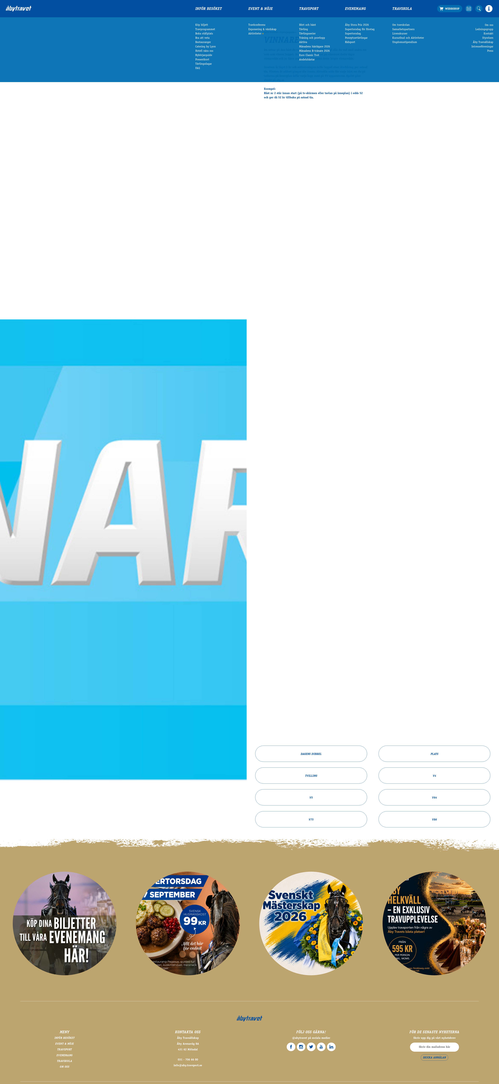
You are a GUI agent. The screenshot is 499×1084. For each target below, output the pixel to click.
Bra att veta (202, 38)
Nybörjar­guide (203, 55)
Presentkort (202, 59)
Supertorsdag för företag (360, 29)
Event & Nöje (260, 9)
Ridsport (350, 42)
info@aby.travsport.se (188, 1065)
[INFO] (489, 8)
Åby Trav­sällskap (483, 42)
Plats (434, 754)
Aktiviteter (254, 33)
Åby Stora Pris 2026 (357, 25)
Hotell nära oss (204, 51)
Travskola (402, 9)
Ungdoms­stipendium (404, 42)
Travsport (309, 9)
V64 (434, 797)
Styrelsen (487, 38)
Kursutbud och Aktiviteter (408, 38)
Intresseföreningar (482, 46)
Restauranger (203, 42)
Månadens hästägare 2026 (314, 46)
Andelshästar (307, 59)
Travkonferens (256, 25)
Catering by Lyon (205, 46)
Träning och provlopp (312, 38)
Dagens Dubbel (311, 754)
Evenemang (355, 9)
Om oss (489, 25)
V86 (434, 819)
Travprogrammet (205, 29)
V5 (311, 797)
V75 (311, 819)
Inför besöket (208, 9)
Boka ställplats (204, 33)
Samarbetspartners (403, 29)
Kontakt (488, 33)
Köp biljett (201, 25)
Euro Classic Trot (309, 55)
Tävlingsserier (307, 33)
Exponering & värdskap (262, 29)
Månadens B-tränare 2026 (314, 51)
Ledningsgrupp (484, 29)
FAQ (197, 68)
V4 (434, 776)
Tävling (303, 29)
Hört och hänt (307, 25)
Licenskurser (399, 33)
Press (490, 51)
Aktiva (303, 42)
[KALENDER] (468, 8)
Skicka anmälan (434, 1057)
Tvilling (311, 776)
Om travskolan (401, 25)
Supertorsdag (353, 33)
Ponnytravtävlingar (356, 38)
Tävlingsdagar (203, 64)
